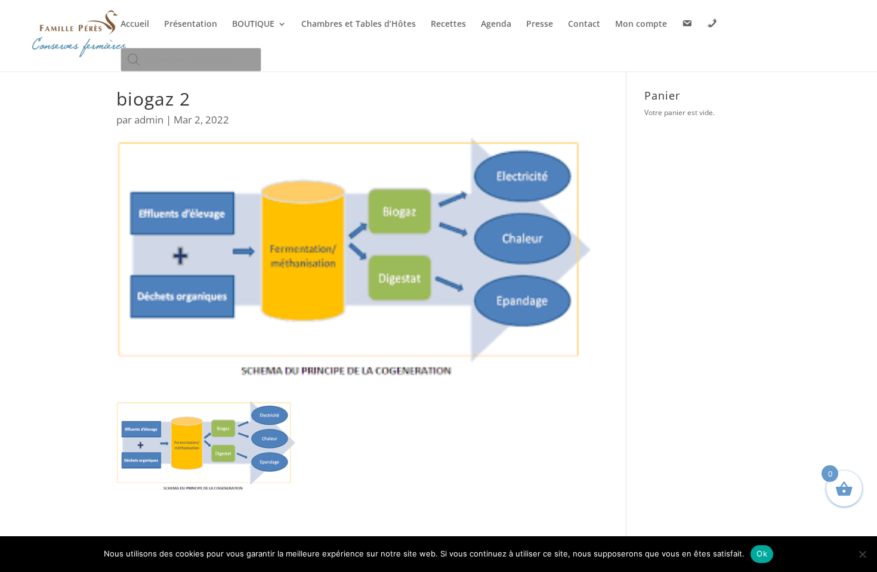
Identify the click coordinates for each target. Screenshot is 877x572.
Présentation (190, 24)
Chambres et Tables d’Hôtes (358, 24)
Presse (539, 24)
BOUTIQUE (253, 24)
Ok (761, 553)
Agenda (496, 24)
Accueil (135, 24)
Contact (584, 24)
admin (148, 119)
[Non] (862, 554)
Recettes (448, 24)
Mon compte (641, 24)
